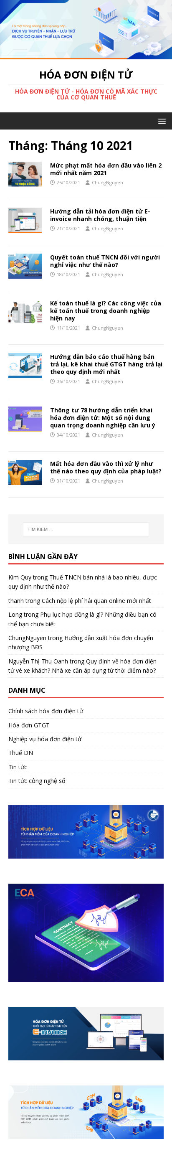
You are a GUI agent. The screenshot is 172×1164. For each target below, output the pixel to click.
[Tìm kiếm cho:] (86, 529)
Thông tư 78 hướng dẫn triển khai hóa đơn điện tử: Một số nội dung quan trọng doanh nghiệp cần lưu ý (102, 417)
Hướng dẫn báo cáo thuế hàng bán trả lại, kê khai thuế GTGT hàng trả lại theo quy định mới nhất (106, 364)
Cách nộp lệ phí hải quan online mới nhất (96, 601)
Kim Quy (19, 577)
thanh (16, 601)
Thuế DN (20, 753)
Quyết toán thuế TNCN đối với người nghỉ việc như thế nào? (105, 261)
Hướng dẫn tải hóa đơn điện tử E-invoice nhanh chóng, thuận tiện (100, 215)
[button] (160, 120)
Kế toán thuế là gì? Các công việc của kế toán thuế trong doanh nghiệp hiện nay (105, 310)
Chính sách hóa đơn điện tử (45, 711)
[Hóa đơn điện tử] (86, 54)
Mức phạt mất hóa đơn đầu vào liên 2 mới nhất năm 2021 (106, 169)
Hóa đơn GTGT (29, 725)
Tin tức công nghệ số (36, 781)
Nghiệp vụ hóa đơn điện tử (44, 739)
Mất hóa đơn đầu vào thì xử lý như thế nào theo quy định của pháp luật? (106, 467)
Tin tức (17, 767)
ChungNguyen (107, 182)
